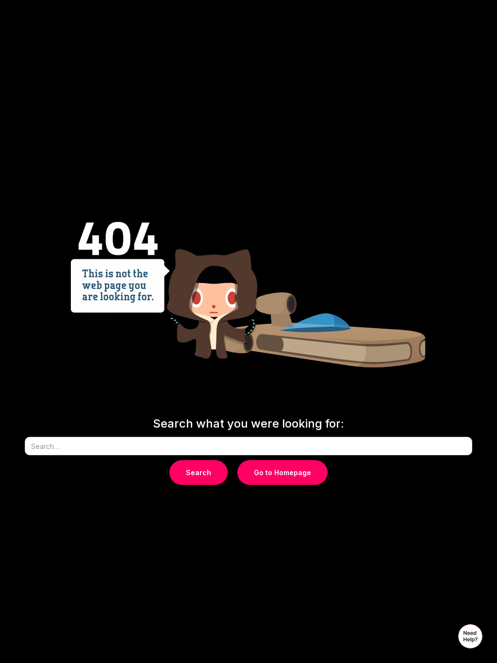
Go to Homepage (282, 472)
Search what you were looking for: (248, 424)
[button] (470, 636)
